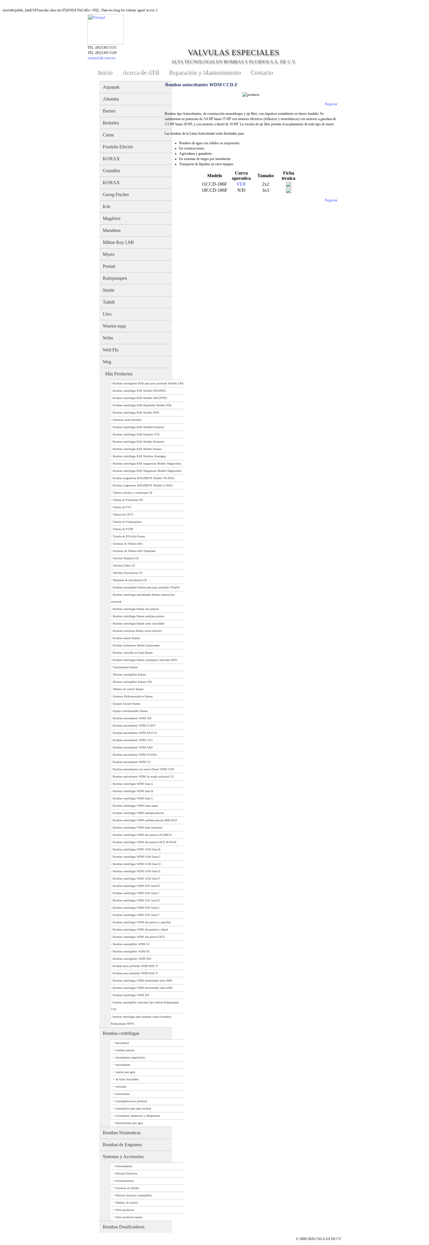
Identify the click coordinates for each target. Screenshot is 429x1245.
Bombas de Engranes (122, 1144)
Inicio (104, 71)
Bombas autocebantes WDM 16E (132, 718)
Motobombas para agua (129, 1123)
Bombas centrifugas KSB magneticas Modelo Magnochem (147, 463)
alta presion (122, 1042)
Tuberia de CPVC (123, 514)
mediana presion (125, 1050)
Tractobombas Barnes (125, 667)
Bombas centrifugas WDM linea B (133, 791)
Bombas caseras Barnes (126, 638)
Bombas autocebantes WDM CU (132, 762)
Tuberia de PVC (122, 507)
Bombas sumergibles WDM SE (131, 951)
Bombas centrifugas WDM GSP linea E (136, 907)
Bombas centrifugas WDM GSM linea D (137, 864)
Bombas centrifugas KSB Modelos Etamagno (139, 456)
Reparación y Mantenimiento (204, 71)
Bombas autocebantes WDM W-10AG (135, 754)
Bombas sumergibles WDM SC (131, 944)
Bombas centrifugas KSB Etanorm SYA (136, 434)
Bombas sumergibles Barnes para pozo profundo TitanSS (146, 587)
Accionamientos (124, 1180)
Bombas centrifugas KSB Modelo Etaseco (137, 449)
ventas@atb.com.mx (102, 58)
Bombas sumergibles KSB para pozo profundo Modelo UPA (148, 383)
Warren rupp (114, 325)
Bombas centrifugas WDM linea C (133, 798)
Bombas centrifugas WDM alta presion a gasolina (142, 922)
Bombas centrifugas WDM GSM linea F (136, 878)
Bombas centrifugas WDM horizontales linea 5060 (142, 980)
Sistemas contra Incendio (127, 419)
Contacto (261, 71)
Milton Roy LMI (118, 242)
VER (241, 184)
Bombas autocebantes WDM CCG (133, 740)
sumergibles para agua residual (133, 1108)
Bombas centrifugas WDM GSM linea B (137, 849)
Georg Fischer (116, 194)
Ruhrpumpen (115, 278)
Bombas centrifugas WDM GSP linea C (136, 893)
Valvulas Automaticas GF (127, 572)
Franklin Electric (118, 146)
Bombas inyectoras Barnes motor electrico (137, 630)
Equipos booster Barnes (126, 703)
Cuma (108, 134)
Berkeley (111, 122)
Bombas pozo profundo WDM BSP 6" (135, 973)
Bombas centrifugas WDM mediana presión (138, 813)
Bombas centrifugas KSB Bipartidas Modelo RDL (142, 405)
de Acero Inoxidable (127, 1079)
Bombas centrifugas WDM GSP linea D (136, 900)
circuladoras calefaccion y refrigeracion (138, 1115)
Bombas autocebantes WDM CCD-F (134, 725)
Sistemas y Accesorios (123, 1156)
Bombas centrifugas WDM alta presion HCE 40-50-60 (144, 842)
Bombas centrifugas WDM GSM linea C (137, 856)
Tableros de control (127, 1202)
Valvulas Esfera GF (124, 565)
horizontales (123, 1093)
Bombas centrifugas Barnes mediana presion (138, 616)
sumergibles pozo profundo (131, 1101)
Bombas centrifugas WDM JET (131, 995)
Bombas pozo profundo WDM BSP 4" (135, 966)
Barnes (109, 110)
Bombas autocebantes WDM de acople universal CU (143, 776)
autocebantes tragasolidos (130, 1057)
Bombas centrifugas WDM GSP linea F (136, 915)
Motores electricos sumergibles (134, 1195)
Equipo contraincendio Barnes (130, 711)
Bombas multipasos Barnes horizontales (136, 645)
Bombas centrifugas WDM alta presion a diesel (140, 929)
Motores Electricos (126, 1173)
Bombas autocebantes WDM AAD (133, 747)
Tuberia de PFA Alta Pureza (129, 536)
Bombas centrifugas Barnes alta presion (136, 609)
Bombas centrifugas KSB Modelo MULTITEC (140, 398)
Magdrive (112, 218)
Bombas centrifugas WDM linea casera (135, 805)
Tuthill (109, 302)
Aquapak (111, 87)
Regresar (331, 104)
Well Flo (110, 349)
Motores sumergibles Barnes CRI (132, 681)
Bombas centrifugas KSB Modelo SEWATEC (139, 390)
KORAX (111, 158)
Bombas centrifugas (121, 1033)
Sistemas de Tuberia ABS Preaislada (134, 551)
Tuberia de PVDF (123, 529)
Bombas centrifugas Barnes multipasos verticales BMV (145, 660)
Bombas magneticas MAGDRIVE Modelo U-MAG (143, 485)
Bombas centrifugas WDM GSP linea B (136, 885)
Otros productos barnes (129, 1217)
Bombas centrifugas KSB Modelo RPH (136, 412)
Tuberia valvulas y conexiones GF (133, 492)
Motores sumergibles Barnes (129, 674)
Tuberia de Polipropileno (127, 521)
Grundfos (111, 170)
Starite (108, 290)
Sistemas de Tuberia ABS (128, 543)
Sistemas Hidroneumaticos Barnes (133, 696)
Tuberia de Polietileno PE (128, 500)
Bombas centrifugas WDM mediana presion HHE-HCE (145, 820)
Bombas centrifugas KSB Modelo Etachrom (138, 441)
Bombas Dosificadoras (123, 1226)
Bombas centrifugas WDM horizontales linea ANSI (142, 987)
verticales (121, 1086)
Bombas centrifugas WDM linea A (133, 783)
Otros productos (125, 1209)
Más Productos (118, 373)
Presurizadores (124, 1166)
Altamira (111, 98)
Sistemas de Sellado (127, 1188)
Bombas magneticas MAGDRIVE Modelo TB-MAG (144, 478)
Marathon (112, 230)
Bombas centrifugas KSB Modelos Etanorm (138, 427)
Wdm (108, 337)
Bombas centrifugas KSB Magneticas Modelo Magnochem (147, 470)
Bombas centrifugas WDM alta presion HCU (139, 936)
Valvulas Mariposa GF (126, 558)
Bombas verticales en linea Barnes (133, 652)
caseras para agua (125, 1072)
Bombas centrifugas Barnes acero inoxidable (138, 623)
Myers (108, 254)
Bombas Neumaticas (122, 1132)
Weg (107, 361)
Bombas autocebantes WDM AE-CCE (135, 732)
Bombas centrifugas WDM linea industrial (137, 827)
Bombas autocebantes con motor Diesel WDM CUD (143, 769)
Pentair (109, 266)
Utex (107, 314)
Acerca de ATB (139, 71)
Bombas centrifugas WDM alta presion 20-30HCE (142, 834)
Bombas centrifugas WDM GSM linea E (136, 871)
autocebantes (123, 1064)
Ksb (106, 206)
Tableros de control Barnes (128, 689)
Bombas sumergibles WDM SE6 (132, 958)
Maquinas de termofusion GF (130, 580)
